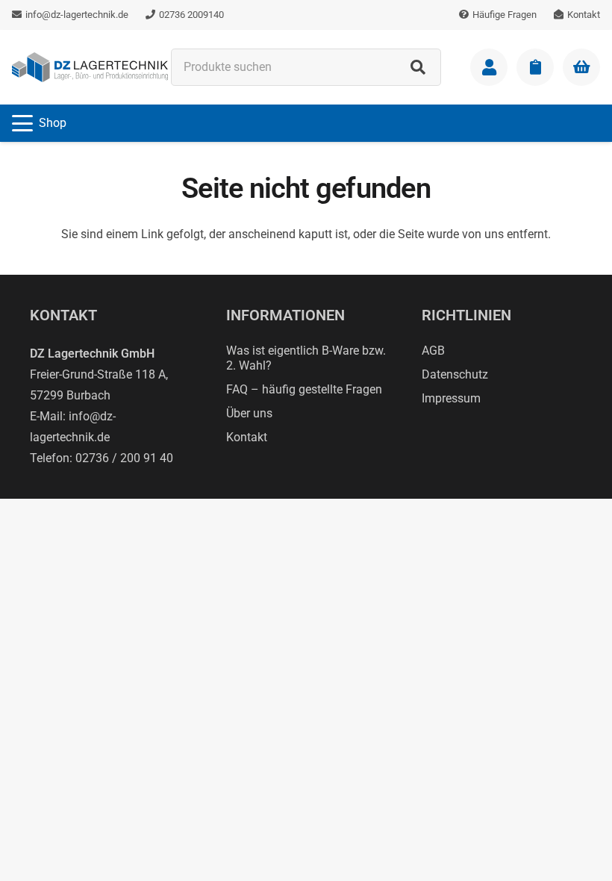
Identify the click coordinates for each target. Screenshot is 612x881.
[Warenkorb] (581, 67)
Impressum (451, 398)
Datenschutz (455, 374)
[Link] (489, 67)
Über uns (249, 413)
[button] (39, 123)
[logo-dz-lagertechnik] (90, 67)
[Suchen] (418, 67)
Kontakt (246, 437)
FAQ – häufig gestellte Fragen (304, 389)
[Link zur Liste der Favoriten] (535, 67)
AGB (433, 350)
